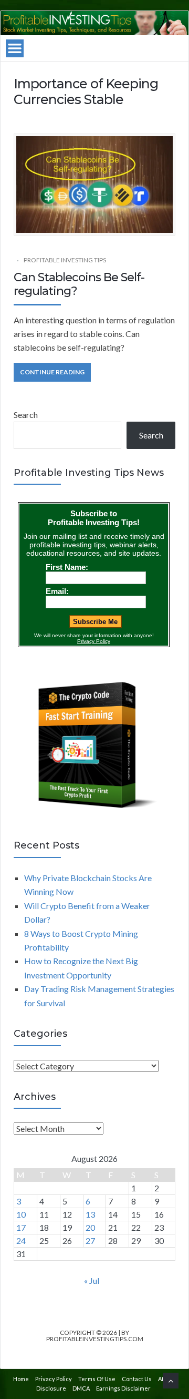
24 (21, 1240)
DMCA (81, 1388)
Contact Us (137, 1378)
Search (26, 415)
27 (90, 1240)
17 (21, 1227)
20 (90, 1227)
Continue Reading (52, 372)
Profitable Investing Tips (65, 260)
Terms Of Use (97, 1378)
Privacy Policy (53, 1378)
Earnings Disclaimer (123, 1388)
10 (21, 1214)
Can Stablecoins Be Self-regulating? (79, 284)
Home (21, 1378)
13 (90, 1214)
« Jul (91, 1280)
